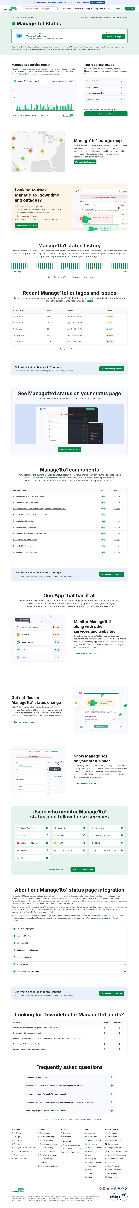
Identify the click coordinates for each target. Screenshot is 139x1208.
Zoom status (112, 1177)
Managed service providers (24, 1148)
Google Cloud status (115, 1148)
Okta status (112, 1162)
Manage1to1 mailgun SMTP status (25, 540)
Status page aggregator (49, 1144)
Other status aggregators (73, 1152)
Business (66, 1133)
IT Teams (17, 1133)
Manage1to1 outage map (38, 151)
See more (117, 496)
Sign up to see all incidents (69, 349)
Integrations (92, 1144)
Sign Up (130, 9)
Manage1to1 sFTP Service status (25, 552)
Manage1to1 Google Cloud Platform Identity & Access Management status (39, 509)
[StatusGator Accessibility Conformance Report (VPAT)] (123, 1197)
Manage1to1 (34, 17)
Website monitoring (47, 1151)
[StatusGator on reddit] (100, 1188)
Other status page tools (72, 1145)
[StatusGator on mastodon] (115, 1188)
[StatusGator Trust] (114, 1197)
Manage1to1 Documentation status (25, 502)
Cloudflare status (114, 1140)
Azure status (113, 1137)
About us (91, 1133)
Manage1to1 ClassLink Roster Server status (28, 496)
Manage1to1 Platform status (23, 546)
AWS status (112, 1133)
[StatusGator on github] (119, 1188)
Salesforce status (114, 1170)
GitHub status (113, 1144)
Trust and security (95, 1162)
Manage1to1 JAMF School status (25, 527)
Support (91, 1151)
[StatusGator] (55, 1190)
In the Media (92, 1137)
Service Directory (94, 1140)
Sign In (118, 9)
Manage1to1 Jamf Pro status (23, 521)
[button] (69, 929)
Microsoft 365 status (115, 1159)
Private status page (47, 1137)
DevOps (17, 1137)
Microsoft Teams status (117, 1155)
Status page (44, 1133)
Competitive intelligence (23, 1151)
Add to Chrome (96, 2)
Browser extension (95, 1148)
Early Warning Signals (48, 1155)
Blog (108, 9)
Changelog (92, 1159)
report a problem (48, 477)
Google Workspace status (118, 1151)
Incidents (43, 1162)
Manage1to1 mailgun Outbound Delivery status (30, 533)
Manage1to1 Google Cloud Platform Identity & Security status (35, 515)
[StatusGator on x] (126, 1188)
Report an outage (114, 37)
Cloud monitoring (46, 1148)
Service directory (23, 17)
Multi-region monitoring (49, 1166)
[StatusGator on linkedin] (104, 1188)
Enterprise (18, 1144)
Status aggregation (47, 1140)
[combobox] (40, 9)
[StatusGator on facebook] (122, 1188)
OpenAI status (113, 1166)
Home (13, 17)
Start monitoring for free (26, 225)
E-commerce (19, 1155)
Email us (61, 1120)
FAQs (90, 1177)
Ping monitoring (46, 1159)
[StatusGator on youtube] (108, 1188)
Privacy (90, 1170)
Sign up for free (25, 74)
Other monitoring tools (72, 1149)
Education (18, 1140)
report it (89, 301)
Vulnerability (92, 1166)
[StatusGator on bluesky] (111, 1188)
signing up (108, 918)
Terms (90, 1173)
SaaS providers (20, 1159)
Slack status (112, 1173)
